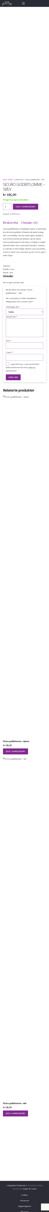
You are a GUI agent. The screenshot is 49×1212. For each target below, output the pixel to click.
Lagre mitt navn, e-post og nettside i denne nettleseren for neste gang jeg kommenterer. (22, 367)
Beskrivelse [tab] (10, 223)
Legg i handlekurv (25, 207)
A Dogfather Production (15, 1185)
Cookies (24, 1195)
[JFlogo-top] (7, 3)
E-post (9, 352)
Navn (8, 340)
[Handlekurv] (45, 3)
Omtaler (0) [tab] (29, 223)
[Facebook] (38, 3)
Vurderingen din (13, 307)
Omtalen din (11, 317)
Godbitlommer (19, 180)
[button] (23, 3)
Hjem (5, 180)
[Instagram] (42, 3)
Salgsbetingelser (24, 1206)
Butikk (10, 180)
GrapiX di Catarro (30, 1189)
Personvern (24, 1200)
